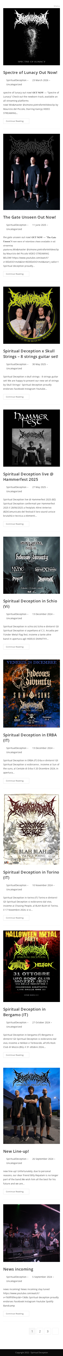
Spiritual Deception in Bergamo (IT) (24, 1011)
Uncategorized (14, 84)
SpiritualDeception (16, 80)
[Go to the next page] (55, 1331)
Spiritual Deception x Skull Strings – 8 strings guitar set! (30, 353)
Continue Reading (17, 120)
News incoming (18, 1269)
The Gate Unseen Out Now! (29, 217)
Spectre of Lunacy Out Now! (30, 72)
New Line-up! (16, 1151)
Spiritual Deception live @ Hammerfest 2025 (28, 476)
